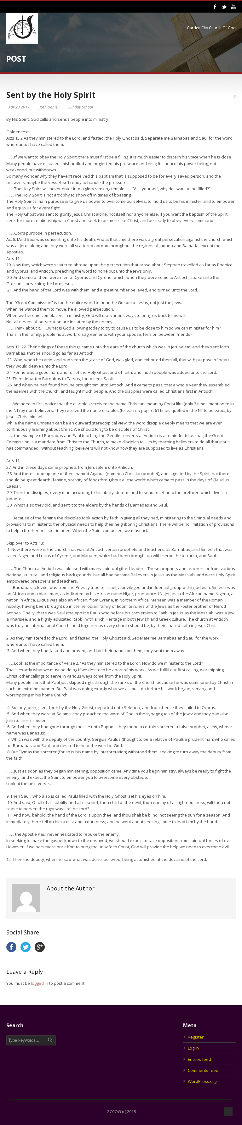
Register (196, 1037)
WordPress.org (202, 1081)
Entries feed (199, 1059)
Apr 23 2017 (19, 107)
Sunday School (80, 107)
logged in (39, 983)
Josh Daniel (49, 107)
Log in (193, 1048)
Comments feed (203, 1070)
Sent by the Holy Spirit (50, 94)
